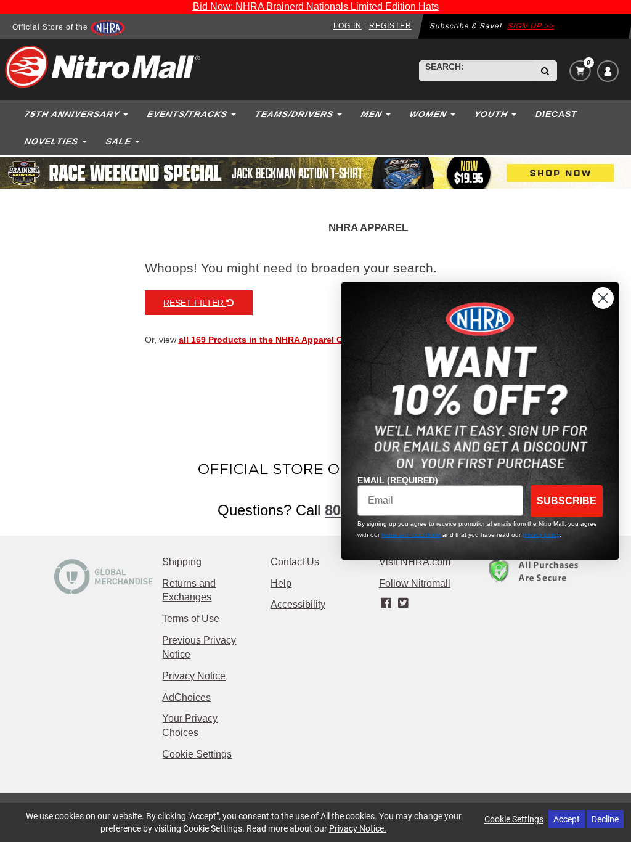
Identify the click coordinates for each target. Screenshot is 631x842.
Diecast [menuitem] (556, 114)
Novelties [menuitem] (51, 141)
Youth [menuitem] (490, 114)
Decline (605, 819)
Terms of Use (190, 618)
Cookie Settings (197, 754)
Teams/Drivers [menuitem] (294, 114)
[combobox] (476, 70)
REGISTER (390, 26)
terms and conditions (411, 534)
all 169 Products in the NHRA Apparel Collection (279, 340)
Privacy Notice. (357, 828)
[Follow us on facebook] (387, 603)
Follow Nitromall (414, 583)
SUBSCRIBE (566, 501)
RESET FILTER (194, 303)
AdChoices (186, 697)
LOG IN (347, 26)
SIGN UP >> (531, 26)
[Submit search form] (545, 70)
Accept (566, 819)
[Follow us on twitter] (403, 603)
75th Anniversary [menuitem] (71, 114)
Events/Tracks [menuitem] (187, 114)
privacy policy (541, 534)
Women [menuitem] (428, 114)
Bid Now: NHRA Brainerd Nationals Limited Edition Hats (316, 6)
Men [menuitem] (371, 114)
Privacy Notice (194, 676)
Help (281, 583)
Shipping (182, 562)
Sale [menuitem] (118, 141)
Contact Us (295, 562)
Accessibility (298, 604)
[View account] (608, 71)
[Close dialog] (603, 298)
